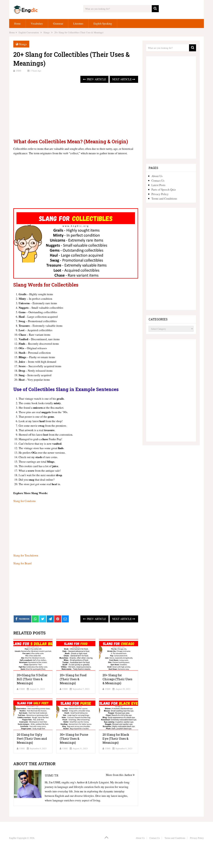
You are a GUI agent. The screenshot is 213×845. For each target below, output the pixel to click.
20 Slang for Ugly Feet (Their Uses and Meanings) (32, 739)
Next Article (122, 79)
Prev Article (96, 79)
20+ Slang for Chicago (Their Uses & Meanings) (117, 679)
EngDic (12, 838)
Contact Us (157, 180)
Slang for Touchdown (25, 555)
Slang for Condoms (24, 501)
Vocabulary (37, 23)
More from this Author (119, 775)
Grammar (58, 23)
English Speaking (103, 23)
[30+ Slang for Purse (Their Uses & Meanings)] (75, 714)
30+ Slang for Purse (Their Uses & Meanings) (74, 739)
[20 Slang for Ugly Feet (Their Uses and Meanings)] (32, 714)
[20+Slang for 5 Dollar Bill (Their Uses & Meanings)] (32, 655)
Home (17, 23)
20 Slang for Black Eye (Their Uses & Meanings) (116, 739)
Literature (78, 23)
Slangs (23, 44)
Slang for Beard (22, 563)
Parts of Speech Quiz (163, 189)
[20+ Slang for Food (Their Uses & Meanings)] (75, 655)
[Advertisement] (75, 111)
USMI (18, 70)
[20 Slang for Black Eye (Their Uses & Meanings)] (118, 714)
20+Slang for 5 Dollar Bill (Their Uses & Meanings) (32, 679)
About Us (157, 176)
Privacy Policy (160, 194)
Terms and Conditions (164, 198)
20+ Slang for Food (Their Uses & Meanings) (73, 679)
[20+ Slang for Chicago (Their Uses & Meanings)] (118, 655)
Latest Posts (158, 185)
